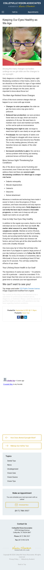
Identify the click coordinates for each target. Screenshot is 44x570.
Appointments (33, 12)
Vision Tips (25, 313)
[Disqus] (22, 348)
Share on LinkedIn (25, 317)
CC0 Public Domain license (30, 289)
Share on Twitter (22, 317)
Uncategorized (12, 469)
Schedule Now (24, 505)
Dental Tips (11, 461)
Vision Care (11, 473)
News (9, 465)
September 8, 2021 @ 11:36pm (26, 310)
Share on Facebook (18, 317)
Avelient (31, 559)
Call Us (14, 12)
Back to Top (22, 564)
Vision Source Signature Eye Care (22, 548)
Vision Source (12, 477)
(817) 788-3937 (24, 536)
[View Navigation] (3, 12)
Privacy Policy (13, 559)
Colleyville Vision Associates (24, 555)
